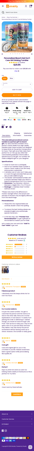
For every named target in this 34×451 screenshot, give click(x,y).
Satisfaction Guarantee (28, 134)
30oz (11, 78)
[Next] (32, 54)
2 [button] (12, 53)
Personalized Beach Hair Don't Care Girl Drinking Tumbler (16, 19)
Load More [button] (17, 394)
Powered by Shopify (21, 446)
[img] (6, 284)
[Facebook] (3, 431)
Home (3, 17)
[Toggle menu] (3, 6)
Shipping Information (17, 134)
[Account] (26, 5)
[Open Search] (2, 12)
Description (6, 135)
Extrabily (13, 446)
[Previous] (2, 54)
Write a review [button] (17, 257)
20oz (4, 78)
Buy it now (17, 95)
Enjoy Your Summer (12, 17)
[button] (13, 62)
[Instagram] (6, 431)
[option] (17, 36)
